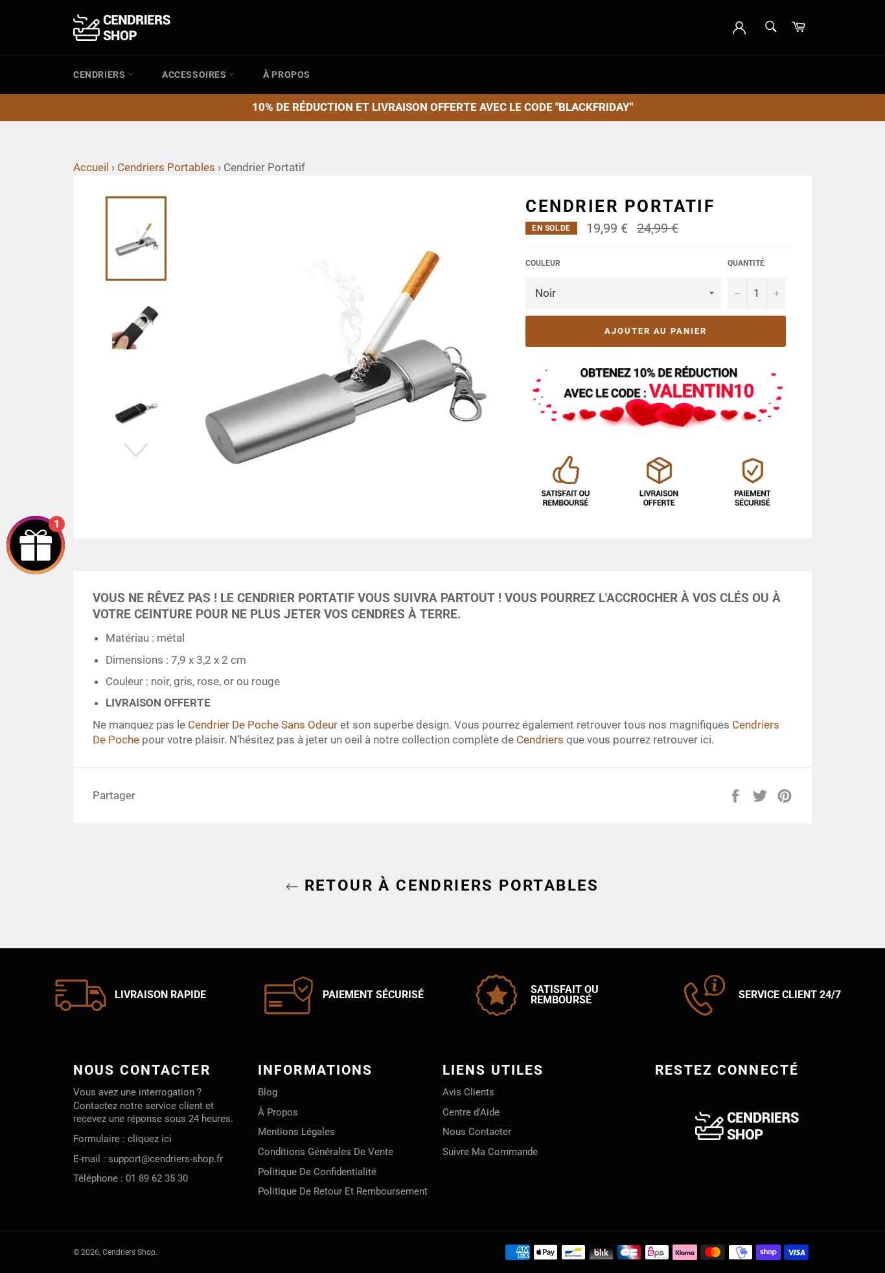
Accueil (91, 167)
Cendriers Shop (128, 1252)
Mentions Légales (296, 1132)
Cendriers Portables (166, 167)
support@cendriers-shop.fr (165, 1159)
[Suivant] (136, 450)
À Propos (286, 74)
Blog (267, 1092)
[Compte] (739, 26)
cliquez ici (150, 1139)
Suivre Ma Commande (490, 1152)
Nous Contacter (476, 1132)
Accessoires (195, 74)
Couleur (542, 263)
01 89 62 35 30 (157, 1178)
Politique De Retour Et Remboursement (343, 1191)
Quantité (746, 263)
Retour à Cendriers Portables (449, 885)
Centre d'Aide (471, 1112)
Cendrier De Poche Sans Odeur (263, 724)
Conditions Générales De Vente (325, 1152)
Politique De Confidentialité (317, 1172)
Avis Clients (468, 1092)
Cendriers (100, 74)
